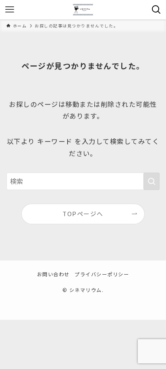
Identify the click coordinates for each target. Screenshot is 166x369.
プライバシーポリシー (102, 274)
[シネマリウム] (83, 9)
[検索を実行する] (151, 181)
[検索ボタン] (156, 9)
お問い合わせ (53, 274)
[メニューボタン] (9, 9)
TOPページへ (82, 213)
